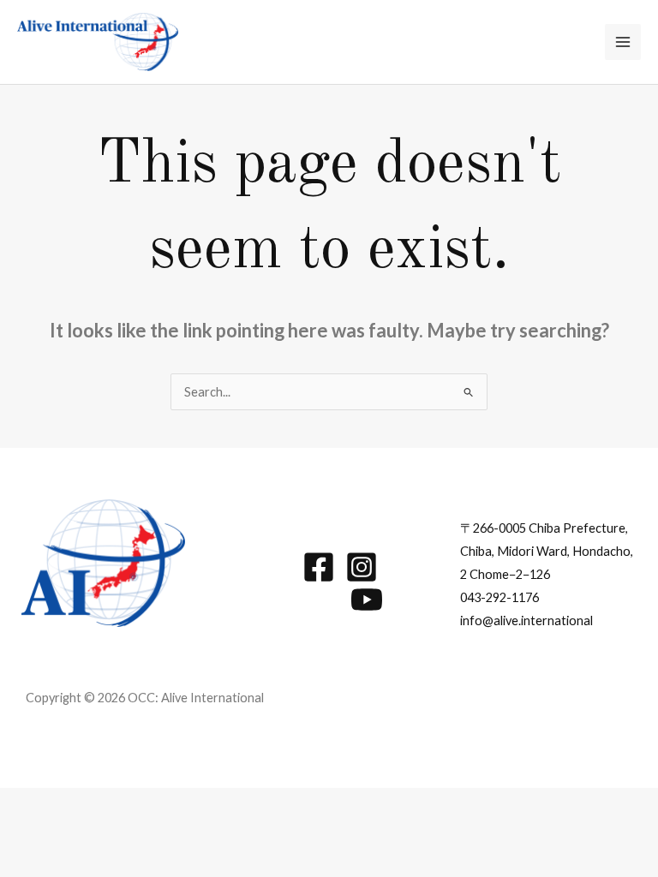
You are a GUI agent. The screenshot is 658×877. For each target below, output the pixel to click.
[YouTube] (366, 599)
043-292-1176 (499, 597)
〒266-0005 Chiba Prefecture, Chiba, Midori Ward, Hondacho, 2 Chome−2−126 (546, 551)
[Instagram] (361, 567)
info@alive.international (526, 620)
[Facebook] (318, 567)
